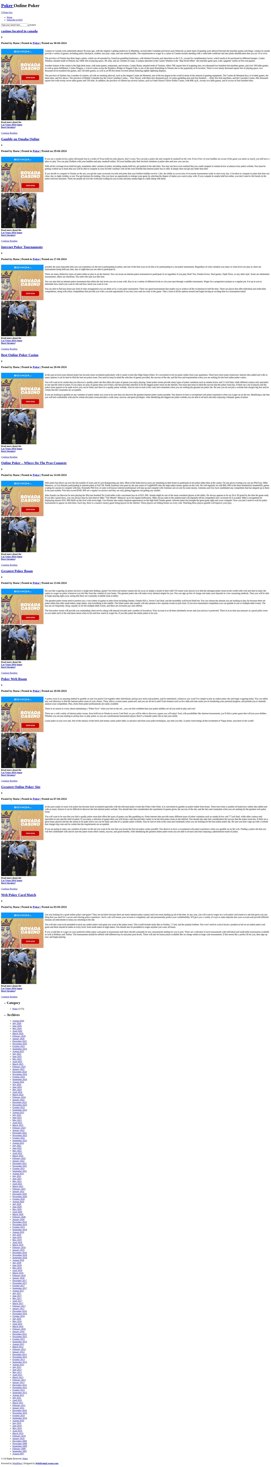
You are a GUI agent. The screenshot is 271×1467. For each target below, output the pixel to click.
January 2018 (18, 1278)
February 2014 (19, 1349)
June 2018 (17, 1265)
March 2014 (17, 1347)
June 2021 (17, 1179)
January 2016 (18, 1331)
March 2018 (17, 1273)
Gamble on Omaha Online (20, 139)
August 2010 (18, 1420)
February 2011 (18, 1405)
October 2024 (18, 1077)
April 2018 (17, 1270)
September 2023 (19, 1110)
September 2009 (19, 1446)
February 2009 (19, 1448)
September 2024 (19, 1079)
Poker (7, 5)
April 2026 (17, 1031)
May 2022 (17, 1151)
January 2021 (18, 1191)
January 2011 (18, 1408)
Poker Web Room (14, 679)
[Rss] (6, 12)
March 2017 (17, 1303)
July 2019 (16, 1235)
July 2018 (16, 1263)
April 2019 (17, 1242)
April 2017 (17, 1301)
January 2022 (18, 1161)
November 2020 (19, 1196)
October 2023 (18, 1107)
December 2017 (19, 1280)
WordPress (17, 1463)
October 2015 (18, 1339)
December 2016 (19, 1311)
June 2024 (17, 1087)
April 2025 (17, 1061)
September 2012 (19, 1392)
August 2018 (18, 1260)
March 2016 (17, 1326)
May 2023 (17, 1120)
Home (9, 17)
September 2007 (19, 1451)
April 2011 (17, 1400)
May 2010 (17, 1428)
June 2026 (17, 1026)
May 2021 (17, 1181)
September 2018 (19, 1257)
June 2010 (17, 1426)
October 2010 (18, 1415)
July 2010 (16, 1423)
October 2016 (18, 1316)
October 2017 (18, 1285)
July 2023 (16, 1115)
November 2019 (19, 1224)
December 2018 (19, 1252)
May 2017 (17, 1298)
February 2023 (19, 1128)
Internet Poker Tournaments (22, 247)
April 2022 (17, 1153)
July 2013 (16, 1367)
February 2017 (19, 1306)
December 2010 (19, 1410)
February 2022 (19, 1158)
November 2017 (19, 1283)
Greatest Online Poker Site (20, 787)
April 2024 (17, 1092)
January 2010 (18, 1438)
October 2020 (18, 1199)
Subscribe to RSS (14, 20)
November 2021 (19, 1166)
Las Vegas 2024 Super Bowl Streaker (11, 126)
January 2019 (18, 1250)
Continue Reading (9, 133)
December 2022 (19, 1133)
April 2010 (17, 1431)
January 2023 (18, 1130)
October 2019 (18, 1227)
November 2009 (19, 1443)
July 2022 (16, 1145)
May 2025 (17, 1059)
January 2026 (18, 1038)
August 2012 (18, 1395)
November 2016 (19, 1314)
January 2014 (18, 1352)
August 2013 (18, 1364)
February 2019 (19, 1247)
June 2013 (17, 1370)
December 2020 (19, 1194)
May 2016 (17, 1321)
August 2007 (18, 1454)
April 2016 (17, 1324)
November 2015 (19, 1336)
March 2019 (17, 1245)
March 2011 (17, 1403)
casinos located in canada (19, 31)
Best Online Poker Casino (19, 355)
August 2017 (18, 1291)
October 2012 (18, 1390)
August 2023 (18, 1112)
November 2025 (19, 1044)
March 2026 (17, 1033)
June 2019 (17, 1237)
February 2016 (19, 1329)
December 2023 (19, 1102)
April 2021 (17, 1184)
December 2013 (19, 1354)
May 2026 (17, 1028)
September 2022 (19, 1140)
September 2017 (19, 1288)
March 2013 (17, 1377)
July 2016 (16, 1319)
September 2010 (19, 1418)
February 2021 (19, 1189)
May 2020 (17, 1209)
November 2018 (19, 1255)
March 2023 (17, 1125)
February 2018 (19, 1275)
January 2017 (18, 1308)
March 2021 (17, 1186)
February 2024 (19, 1097)
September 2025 (19, 1049)
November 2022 (19, 1135)
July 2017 (16, 1293)
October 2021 (18, 1168)
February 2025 (19, 1066)
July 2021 (16, 1176)
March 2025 (17, 1064)
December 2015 (19, 1334)
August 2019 (18, 1232)
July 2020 (16, 1204)
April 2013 (17, 1375)
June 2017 (17, 1296)
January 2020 (18, 1219)
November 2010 (19, 1413)
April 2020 (17, 1212)
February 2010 (19, 1436)
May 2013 (17, 1372)
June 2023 (17, 1117)
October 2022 (18, 1138)
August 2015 (18, 1344)
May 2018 (17, 1268)
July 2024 (16, 1084)
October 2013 (18, 1359)
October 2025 (18, 1046)
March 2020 (17, 1214)
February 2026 (19, 1036)
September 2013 (19, 1362)
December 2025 (19, 1041)
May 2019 (17, 1240)
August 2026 (18, 1021)
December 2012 (19, 1385)
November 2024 (19, 1074)
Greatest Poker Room (17, 571)
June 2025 (17, 1056)
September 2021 (19, 1171)
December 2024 (19, 1072)
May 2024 (17, 1089)
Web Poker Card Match (18, 895)
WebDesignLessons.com (46, 1463)
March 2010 (17, 1433)
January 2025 (18, 1069)
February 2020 (19, 1217)
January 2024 (18, 1100)
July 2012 (16, 1398)
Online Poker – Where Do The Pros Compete (34, 463)
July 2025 (16, 1054)
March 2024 (17, 1094)
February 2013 (19, 1380)
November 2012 (19, 1387)
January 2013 (18, 1382)
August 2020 (18, 1201)
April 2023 (17, 1123)
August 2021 (18, 1173)
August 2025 (18, 1051)
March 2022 (17, 1156)
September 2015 (19, 1342)
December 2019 (19, 1222)
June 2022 (17, 1148)
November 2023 (19, 1105)
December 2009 (19, 1441)
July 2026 (16, 1023)
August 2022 (18, 1143)
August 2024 (18, 1082)
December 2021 (19, 1163)
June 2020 (17, 1207)
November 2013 (19, 1357)
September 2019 (19, 1229)
